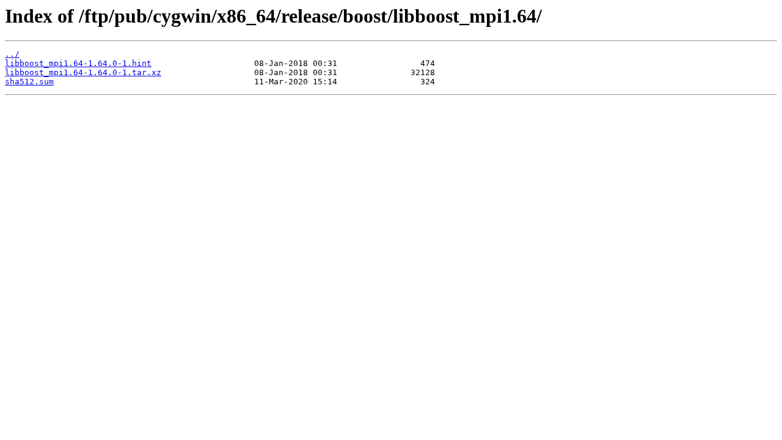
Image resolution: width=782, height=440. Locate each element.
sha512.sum (29, 81)
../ (12, 54)
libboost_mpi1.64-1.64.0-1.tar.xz (83, 72)
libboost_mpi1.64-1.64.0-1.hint (78, 63)
